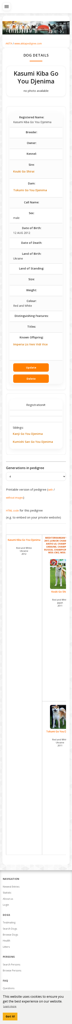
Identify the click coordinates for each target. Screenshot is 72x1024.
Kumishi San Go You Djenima (33, 442)
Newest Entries (11, 886)
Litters (6, 947)
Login (6, 904)
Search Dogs (10, 928)
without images (14, 497)
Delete (31, 378)
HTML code (12, 510)
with (50, 489)
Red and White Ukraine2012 (24, 550)
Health (6, 940)
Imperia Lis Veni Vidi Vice (30, 344)
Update (31, 367)
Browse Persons (12, 970)
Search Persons (11, 964)
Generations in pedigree (25, 468)
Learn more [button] (9, 1006)
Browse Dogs (10, 934)
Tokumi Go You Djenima (30, 190)
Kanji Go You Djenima (28, 434)
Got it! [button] (10, 1016)
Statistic (7, 892)
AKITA (9, 43)
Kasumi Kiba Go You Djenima (24, 540)
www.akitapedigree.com (28, 43)
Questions (8, 988)
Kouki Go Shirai (23, 171)
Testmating (9, 922)
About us (8, 899)
